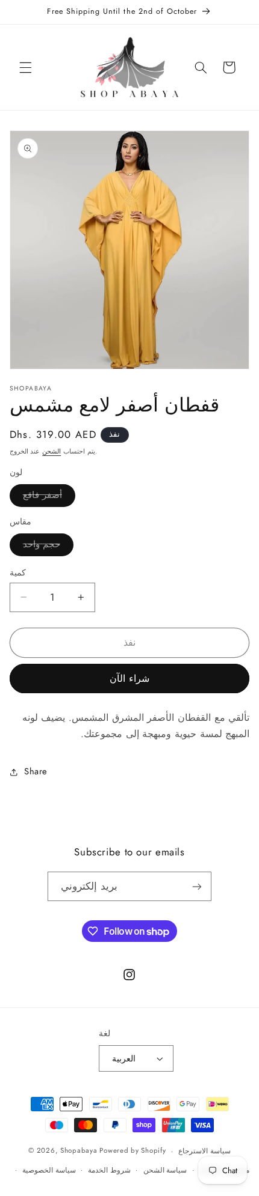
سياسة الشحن (165, 1170)
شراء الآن (129, 678)
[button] (25, 67)
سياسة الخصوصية (49, 1170)
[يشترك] (197, 886)
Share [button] (36, 771)
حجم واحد (48, 546)
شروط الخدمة (109, 1170)
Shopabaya (79, 1151)
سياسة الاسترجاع (204, 1151)
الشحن (51, 451)
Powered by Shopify (132, 1151)
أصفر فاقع (49, 497)
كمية (18, 572)
